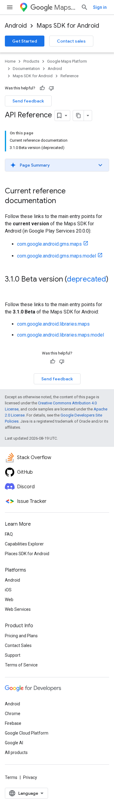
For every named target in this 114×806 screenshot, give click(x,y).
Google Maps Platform (67, 61)
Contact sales (71, 41)
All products (16, 752)
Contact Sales (18, 645)
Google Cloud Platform (26, 733)
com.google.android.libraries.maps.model (60, 335)
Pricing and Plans (21, 635)
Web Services (18, 609)
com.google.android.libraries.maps (53, 324)
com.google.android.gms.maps (49, 244)
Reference (69, 76)
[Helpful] (42, 88)
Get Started (24, 41)
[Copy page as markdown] (78, 115)
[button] (57, 165)
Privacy (30, 777)
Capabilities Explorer (24, 543)
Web (9, 599)
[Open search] (84, 7)
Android (16, 25)
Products (31, 61)
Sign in (100, 7)
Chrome (12, 713)
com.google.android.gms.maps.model (56, 256)
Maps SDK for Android (67, 25)
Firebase (13, 723)
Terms (11, 777)
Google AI (14, 742)
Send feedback (28, 101)
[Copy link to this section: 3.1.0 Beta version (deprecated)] (11, 289)
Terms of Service (21, 664)
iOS (8, 589)
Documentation (26, 68)
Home (10, 61)
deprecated (86, 279)
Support (12, 655)
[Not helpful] (51, 88)
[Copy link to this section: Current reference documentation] (62, 201)
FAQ (9, 534)
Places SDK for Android (27, 553)
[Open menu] (10, 7)
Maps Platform (65, 7)
